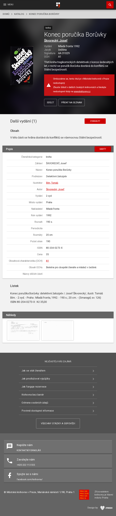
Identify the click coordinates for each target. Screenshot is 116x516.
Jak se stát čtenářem (33, 370)
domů (6, 14)
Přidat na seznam (71, 102)
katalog (19, 14)
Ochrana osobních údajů (35, 402)
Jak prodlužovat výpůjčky (36, 378)
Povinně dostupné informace (38, 410)
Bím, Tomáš (52, 182)
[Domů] (58, 5)
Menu (8, 4)
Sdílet (50, 102)
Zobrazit (95, 121)
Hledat (109, 5)
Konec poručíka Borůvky (44, 14)
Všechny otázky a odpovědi (58, 423)
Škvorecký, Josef (56, 40)
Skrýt (103, 149)
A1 (47, 260)
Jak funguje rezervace (34, 386)
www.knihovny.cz (82, 91)
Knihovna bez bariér (33, 394)
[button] (21, 66)
